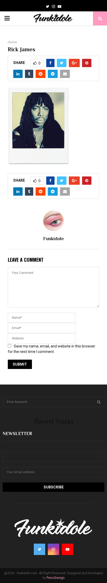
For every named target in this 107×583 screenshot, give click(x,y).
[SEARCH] (98, 402)
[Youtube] (59, 6)
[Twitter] (47, 6)
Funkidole (53, 238)
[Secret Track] (53, 421)
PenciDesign (55, 578)
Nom (6, 448)
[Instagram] (53, 6)
